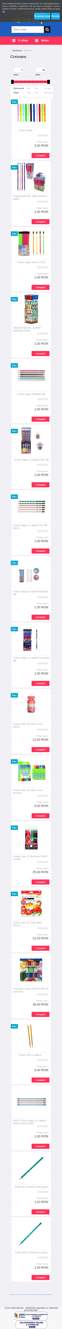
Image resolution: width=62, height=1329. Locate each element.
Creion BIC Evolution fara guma (31, 1186)
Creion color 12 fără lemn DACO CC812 (30, 858)
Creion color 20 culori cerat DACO (27, 725)
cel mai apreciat (48, 90)
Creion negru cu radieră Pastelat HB (30, 593)
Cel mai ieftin (29, 92)
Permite (55, 16)
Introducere (17, 50)
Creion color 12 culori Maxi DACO (27, 924)
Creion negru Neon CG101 (31, 262)
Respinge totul (42, 16)
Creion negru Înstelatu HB (31, 394)
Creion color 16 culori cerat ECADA (27, 791)
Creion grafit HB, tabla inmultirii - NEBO (30, 197)
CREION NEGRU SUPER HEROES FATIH (27, 329)
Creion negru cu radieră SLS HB (31, 459)
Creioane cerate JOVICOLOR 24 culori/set (30, 990)
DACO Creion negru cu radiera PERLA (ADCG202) (29, 1122)
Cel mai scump (38, 92)
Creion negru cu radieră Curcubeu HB (31, 659)
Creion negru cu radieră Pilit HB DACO (30, 527)
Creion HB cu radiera (30, 1055)
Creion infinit (25, 130)
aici (3, 11)
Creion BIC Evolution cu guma (31, 1252)
